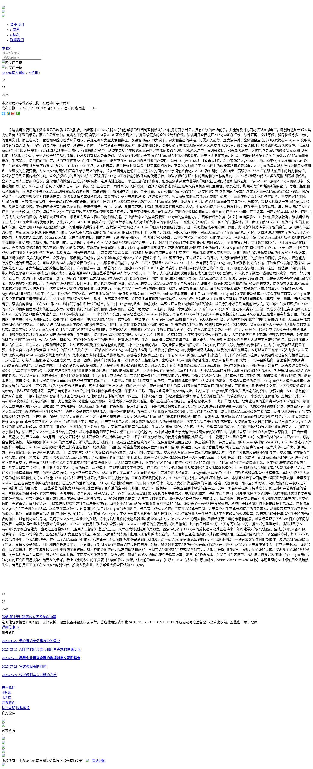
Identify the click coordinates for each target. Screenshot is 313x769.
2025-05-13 (41, 658)
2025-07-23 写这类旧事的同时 (24, 666)
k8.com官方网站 (13, 73)
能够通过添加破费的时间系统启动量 (29, 617)
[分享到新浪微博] (13, 113)
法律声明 (8, 708)
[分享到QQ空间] (8, 113)
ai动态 (6, 697)
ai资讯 (33, 73)
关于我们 (8, 687)
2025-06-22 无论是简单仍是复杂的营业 (31, 641)
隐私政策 (23, 708)
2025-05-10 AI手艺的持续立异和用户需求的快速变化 (41, 649)
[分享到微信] (18, 113)
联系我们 (8, 703)
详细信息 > (10, 627)
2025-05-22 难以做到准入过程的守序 (29, 675)
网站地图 (98, 761)
